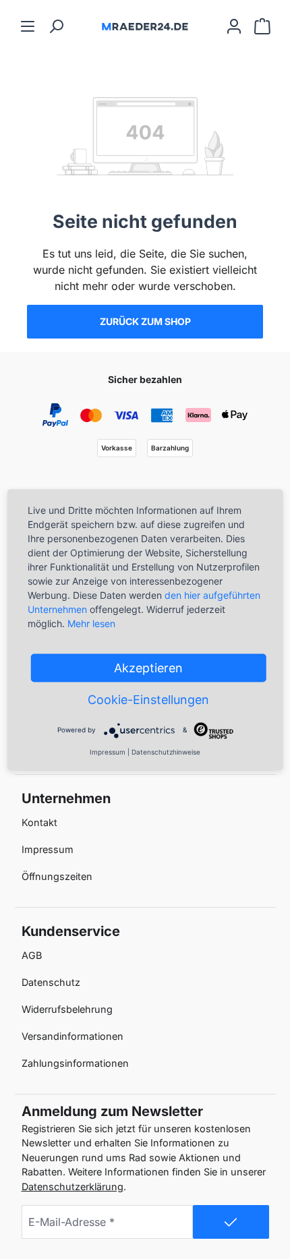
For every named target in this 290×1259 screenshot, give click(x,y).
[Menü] (27, 25)
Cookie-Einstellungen (148, 699)
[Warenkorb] (262, 25)
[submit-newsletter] (231, 1222)
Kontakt (39, 822)
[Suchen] (56, 25)
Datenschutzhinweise (166, 751)
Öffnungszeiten (57, 876)
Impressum (48, 849)
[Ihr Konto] (234, 25)
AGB (32, 955)
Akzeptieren (148, 667)
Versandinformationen (72, 1036)
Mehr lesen (91, 622)
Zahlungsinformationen (75, 1063)
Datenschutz (51, 982)
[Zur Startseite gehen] (144, 26)
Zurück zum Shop (145, 321)
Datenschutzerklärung (72, 1186)
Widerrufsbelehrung (67, 1009)
